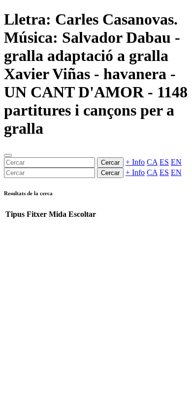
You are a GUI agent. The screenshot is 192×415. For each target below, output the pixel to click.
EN (176, 162)
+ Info (135, 162)
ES (164, 162)
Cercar (110, 162)
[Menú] (8, 155)
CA (152, 162)
